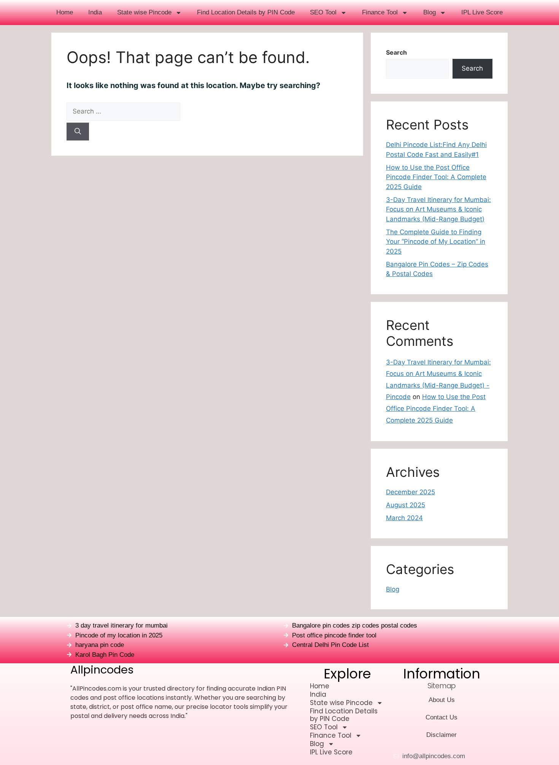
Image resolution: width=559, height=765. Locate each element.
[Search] (78, 132)
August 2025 (405, 505)
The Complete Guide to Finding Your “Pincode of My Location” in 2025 (435, 241)
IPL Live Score (482, 12)
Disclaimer (441, 734)
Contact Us (441, 717)
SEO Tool (323, 12)
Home (64, 12)
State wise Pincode (144, 12)
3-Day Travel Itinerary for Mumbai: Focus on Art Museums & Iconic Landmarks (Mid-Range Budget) (438, 209)
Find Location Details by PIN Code (246, 12)
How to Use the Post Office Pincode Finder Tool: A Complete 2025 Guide (436, 177)
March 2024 (404, 518)
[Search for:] (207, 112)
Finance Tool (380, 12)
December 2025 (410, 492)
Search (396, 52)
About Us (442, 699)
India (95, 12)
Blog (429, 12)
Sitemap (441, 686)
